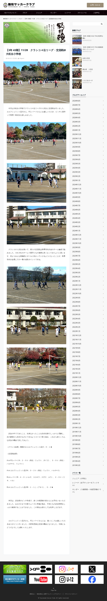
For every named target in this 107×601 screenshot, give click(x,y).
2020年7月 (76, 398)
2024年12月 (76, 184)
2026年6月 (76, 109)
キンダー (53, 13)
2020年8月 (76, 394)
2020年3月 (76, 415)
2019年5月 (76, 457)
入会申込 (96, 13)
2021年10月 (76, 344)
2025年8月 (76, 151)
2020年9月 (76, 390)
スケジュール (82, 13)
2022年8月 (76, 302)
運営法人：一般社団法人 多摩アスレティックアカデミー (45, 594)
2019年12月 (76, 427)
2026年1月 (76, 130)
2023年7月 (76, 256)
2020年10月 (76, 386)
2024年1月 (76, 230)
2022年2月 (76, 327)
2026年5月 (76, 113)
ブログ (25, 13)
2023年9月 (76, 247)
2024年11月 (76, 189)
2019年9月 (76, 440)
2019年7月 (76, 448)
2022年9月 (76, 298)
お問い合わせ (95, 5)
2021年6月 (76, 360)
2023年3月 (76, 272)
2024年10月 (76, 193)
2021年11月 (76, 339)
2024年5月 (76, 214)
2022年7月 (76, 306)
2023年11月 (76, 239)
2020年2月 (76, 419)
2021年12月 (76, 335)
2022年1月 (76, 331)
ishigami (21, 58)
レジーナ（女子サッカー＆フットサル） (85, 483)
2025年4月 (76, 168)
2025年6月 (76, 159)
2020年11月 (76, 381)
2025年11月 (76, 138)
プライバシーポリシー (71, 594)
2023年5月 (76, 264)
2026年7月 (76, 105)
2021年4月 (76, 365)
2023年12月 (76, 235)
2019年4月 (76, 461)
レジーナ (68, 13)
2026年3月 (76, 122)
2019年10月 (76, 436)
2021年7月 (76, 356)
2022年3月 (76, 323)
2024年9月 (76, 197)
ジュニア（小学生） (79, 478)
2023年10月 (76, 243)
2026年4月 (76, 117)
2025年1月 (76, 180)
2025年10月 (76, 143)
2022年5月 (76, 314)
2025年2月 (76, 176)
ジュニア (39, 13)
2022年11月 (76, 289)
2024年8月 (76, 201)
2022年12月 (76, 285)
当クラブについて (10, 13)
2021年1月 (76, 373)
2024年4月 (76, 218)
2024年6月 (76, 210)
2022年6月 (76, 310)
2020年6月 (76, 402)
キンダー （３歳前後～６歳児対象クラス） (86, 490)
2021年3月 (76, 369)
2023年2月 (76, 277)
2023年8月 (76, 251)
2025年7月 (76, 155)
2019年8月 (76, 444)
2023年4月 (76, 268)
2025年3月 (76, 172)
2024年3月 (76, 222)
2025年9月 (76, 147)
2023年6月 (76, 260)
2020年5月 (76, 406)
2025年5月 (76, 163)
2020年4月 (76, 411)
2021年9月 (76, 348)
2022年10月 (76, 293)
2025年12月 (76, 134)
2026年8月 (76, 101)
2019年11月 (76, 432)
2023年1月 (76, 281)
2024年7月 (76, 205)
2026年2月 (76, 126)
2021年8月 (76, 352)
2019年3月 (76, 465)
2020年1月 (76, 423)
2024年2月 (76, 226)
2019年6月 (76, 453)
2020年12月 (76, 377)
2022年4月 (76, 318)
